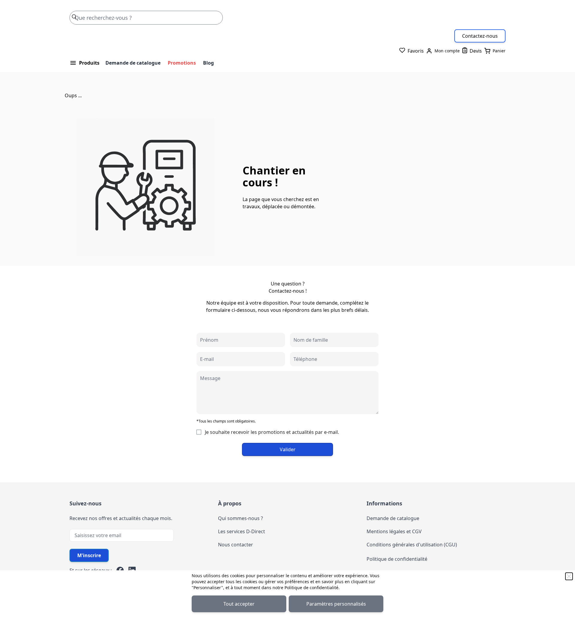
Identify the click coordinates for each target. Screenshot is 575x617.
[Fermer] (569, 576)
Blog (208, 63)
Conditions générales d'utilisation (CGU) (412, 544)
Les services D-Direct (241, 531)
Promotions (182, 63)
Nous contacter (235, 544)
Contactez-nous (480, 36)
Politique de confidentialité (311, 587)
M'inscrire (89, 555)
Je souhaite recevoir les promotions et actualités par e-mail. (272, 432)
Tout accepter (239, 604)
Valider (288, 449)
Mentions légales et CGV (394, 531)
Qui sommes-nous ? (240, 518)
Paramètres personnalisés (336, 604)
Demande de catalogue (133, 63)
